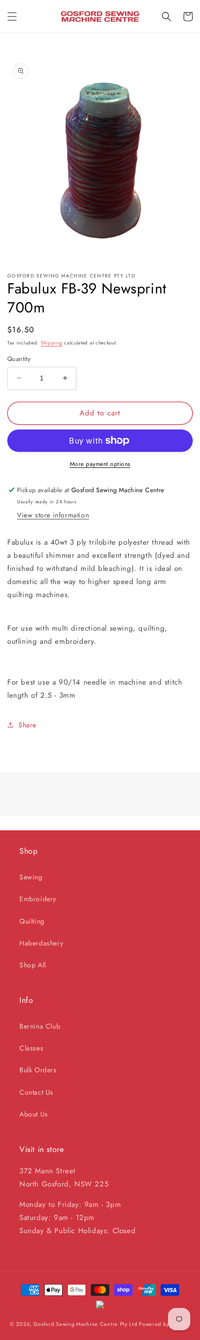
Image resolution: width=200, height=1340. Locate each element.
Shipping (52, 342)
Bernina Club (39, 1026)
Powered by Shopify (164, 1324)
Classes (31, 1048)
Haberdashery (41, 943)
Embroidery (37, 899)
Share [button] (27, 725)
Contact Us (36, 1092)
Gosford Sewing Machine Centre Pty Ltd (85, 1324)
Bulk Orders (38, 1070)
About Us (33, 1114)
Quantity (19, 358)
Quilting (32, 921)
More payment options (100, 464)
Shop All (32, 965)
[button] (12, 16)
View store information (53, 515)
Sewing (31, 877)
